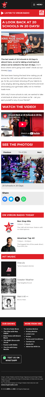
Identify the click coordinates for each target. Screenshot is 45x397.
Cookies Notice (32, 329)
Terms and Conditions (34, 339)
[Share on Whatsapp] (23, 199)
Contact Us (30, 341)
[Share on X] (17, 199)
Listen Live (30, 334)
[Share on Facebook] (4, 199)
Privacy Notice (31, 331)
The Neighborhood (24, 283)
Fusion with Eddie (10, 345)
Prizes (28, 336)
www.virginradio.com (9, 385)
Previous (6, 152)
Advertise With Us (33, 346)
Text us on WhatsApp (12, 359)
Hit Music (9, 256)
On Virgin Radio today (18, 215)
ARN (8, 389)
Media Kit (29, 344)
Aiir (14, 389)
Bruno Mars (21, 300)
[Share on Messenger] (11, 199)
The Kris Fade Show (11, 329)
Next (38, 152)
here (10, 70)
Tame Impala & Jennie (25, 266)
